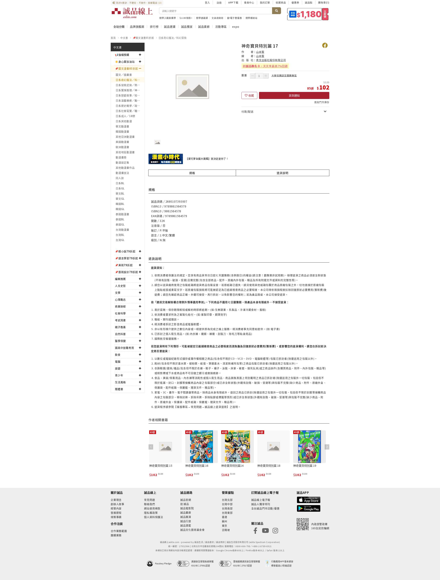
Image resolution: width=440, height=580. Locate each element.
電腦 (117, 361)
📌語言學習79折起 (126, 258)
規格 (192, 173)
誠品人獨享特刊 (260, 504)
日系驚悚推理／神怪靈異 (130, 90)
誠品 (186, 504)
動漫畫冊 (121, 157)
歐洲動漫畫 (122, 147)
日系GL (120, 188)
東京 (224, 525)
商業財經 (120, 306)
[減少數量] (252, 76)
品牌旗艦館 (137, 26)
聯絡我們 (149, 504)
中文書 (124, 37)
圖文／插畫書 (124, 74)
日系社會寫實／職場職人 (130, 111)
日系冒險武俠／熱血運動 (130, 85)
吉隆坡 (226, 530)
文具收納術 (217, 17)
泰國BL (120, 219)
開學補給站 (251, 17)
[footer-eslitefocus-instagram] (275, 530)
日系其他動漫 (124, 121)
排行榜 (154, 26)
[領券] (308, 14)
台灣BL (120, 235)
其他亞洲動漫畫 (125, 136)
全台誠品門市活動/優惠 (265, 508)
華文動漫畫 (122, 126)
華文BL (120, 193)
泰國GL (120, 224)
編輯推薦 (120, 279)
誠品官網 (185, 499)
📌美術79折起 (124, 265)
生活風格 (120, 382)
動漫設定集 (122, 162)
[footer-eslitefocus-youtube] (265, 530)
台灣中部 (227, 504)
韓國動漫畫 (122, 131)
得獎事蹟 (116, 517)
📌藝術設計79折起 (126, 272)
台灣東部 (227, 512)
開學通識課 (202, 17)
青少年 (119, 375)
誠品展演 (185, 517)
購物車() (323, 2)
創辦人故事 (117, 504)
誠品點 (308, 2)
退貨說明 (282, 173)
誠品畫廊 (204, 26)
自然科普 (120, 334)
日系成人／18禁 (125, 116)
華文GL (120, 198)
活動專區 (221, 26)
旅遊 (117, 368)
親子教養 (120, 327)
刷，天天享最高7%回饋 (265, 66)
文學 (117, 292)
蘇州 (224, 521)
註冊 (219, 2)
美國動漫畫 (122, 142)
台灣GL (120, 240)
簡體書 (119, 389)
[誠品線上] (132, 13)
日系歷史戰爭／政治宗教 (130, 105)
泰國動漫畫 (122, 214)
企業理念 (116, 499)
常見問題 (149, 499)
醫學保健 (120, 341)
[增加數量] (266, 76)
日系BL (120, 183)
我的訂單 (265, 2)
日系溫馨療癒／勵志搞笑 (130, 100)
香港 (224, 517)
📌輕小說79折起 (125, 251)
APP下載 (233, 2)
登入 (207, 2)
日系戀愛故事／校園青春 (130, 95)
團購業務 (116, 535)
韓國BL (120, 204)
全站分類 (118, 26)
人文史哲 (120, 286)
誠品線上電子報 (260, 499)
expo (235, 26)
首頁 (113, 37)
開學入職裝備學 (167, 17)
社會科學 (120, 313)
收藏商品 (281, 2)
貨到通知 (294, 95)
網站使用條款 (152, 508)
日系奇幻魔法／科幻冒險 (173, 37)
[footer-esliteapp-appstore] (309, 499)
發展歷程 (116, 512)
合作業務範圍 (119, 531)
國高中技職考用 (124, 347)
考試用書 (120, 320)
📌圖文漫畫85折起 (143, 37)
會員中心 (249, 2)
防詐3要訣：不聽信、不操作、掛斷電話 (139, 2)
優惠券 (295, 2)
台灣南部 (227, 508)
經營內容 (116, 508)
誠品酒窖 (185, 525)
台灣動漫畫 (122, 229)
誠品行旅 (185, 521)
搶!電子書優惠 (234, 17)
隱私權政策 (151, 512)
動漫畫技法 (122, 173)
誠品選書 (169, 26)
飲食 (117, 354)
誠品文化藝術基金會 (192, 529)
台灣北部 (227, 499)
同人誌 (120, 178)
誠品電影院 (187, 508)
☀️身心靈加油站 (125, 61)
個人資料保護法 (153, 517)
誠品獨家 (187, 26)
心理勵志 (120, 299)
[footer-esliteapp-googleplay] (309, 508)
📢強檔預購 (122, 54)
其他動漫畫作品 (125, 167)
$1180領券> (186, 17)
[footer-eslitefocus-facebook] (255, 530)
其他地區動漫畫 (125, 152)
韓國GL (120, 209)
